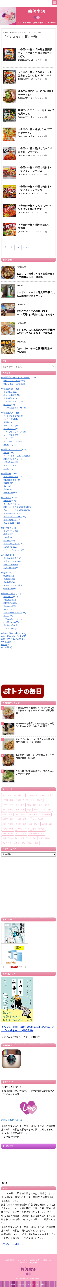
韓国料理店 (8, 603)
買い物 (6, 453)
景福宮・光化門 (22, 800)
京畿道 (6, 483)
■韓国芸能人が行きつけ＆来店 (15, 377)
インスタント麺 (40, 60)
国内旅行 (7, 582)
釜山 (5, 486)
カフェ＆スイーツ (10, 401)
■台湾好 (5, 555)
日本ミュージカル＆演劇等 (14, 510)
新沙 (29, 810)
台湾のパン (8, 547)
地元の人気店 (9, 395)
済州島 (6, 489)
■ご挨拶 (5, 647)
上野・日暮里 (45, 814)
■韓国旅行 (6, 473)
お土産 (6, 468)
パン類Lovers (9, 622)
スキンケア (8, 419)
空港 (10, 814)
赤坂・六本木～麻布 (10, 838)
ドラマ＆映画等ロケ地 (12, 408)
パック (6, 438)
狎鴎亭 (36, 810)
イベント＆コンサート (12, 516)
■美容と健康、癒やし (11, 633)
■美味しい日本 (8, 593)
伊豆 (24, 843)
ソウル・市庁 (8, 805)
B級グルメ (7, 609)
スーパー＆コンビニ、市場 (14, 456)
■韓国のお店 (7, 389)
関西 (30, 843)
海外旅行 (7, 576)
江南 (43, 810)
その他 (6, 444)
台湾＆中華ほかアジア (12, 612)
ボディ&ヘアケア (10, 441)
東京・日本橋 (37, 819)
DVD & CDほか (9, 523)
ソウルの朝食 (32, 795)
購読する (10, 1146)
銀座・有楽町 (8, 824)
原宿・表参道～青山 (37, 833)
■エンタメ (6, 497)
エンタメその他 (9, 504)
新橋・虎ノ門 (34, 824)
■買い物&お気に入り (11, 639)
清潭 (50, 810)
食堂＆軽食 (8, 398)
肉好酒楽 (7, 600)
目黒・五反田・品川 (28, 838)
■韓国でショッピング (11, 449)
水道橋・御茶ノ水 (23, 819)
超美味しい (8, 392)
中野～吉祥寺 (44, 838)
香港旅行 (7, 579)
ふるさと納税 (9, 628)
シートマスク (9, 435)
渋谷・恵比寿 (21, 833)
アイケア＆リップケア (12, 432)
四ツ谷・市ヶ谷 (23, 829)
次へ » (25, 247)
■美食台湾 (6, 528)
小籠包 (6, 534)
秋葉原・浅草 (8, 819)
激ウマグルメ (9, 531)
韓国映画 (7, 501)
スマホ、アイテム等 (11, 585)
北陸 (36, 843)
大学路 (42, 795)
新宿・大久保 (8, 833)
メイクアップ (9, 429)
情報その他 (8, 588)
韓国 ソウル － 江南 (11, 384)
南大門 (39, 800)
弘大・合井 (31, 805)
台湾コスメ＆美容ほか (12, 561)
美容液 (6, 422)
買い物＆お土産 (9, 558)
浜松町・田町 (47, 824)
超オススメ (7, 795)
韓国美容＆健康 (9, 480)
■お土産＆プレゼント (11, 636)
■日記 (4, 644)
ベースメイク (9, 425)
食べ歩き (7, 405)
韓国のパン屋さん (10, 459)
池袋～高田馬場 (38, 829)
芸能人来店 (32, 814)
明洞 (32, 800)
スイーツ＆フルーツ (11, 544)
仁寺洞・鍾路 (8, 800)
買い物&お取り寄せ (11, 625)
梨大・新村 (20, 805)
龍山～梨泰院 (8, 810)
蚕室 (4, 814)
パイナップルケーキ (11, 550)
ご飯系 (6, 537)
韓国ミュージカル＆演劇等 (14, 507)
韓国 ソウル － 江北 (11, 381)
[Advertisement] (21, 667)
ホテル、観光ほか (10, 564)
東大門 (50, 795)
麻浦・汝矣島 (44, 805)
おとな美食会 (20, 814)
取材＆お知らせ (9, 520)
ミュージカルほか (10, 513)
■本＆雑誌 (6, 642)
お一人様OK (19, 795)
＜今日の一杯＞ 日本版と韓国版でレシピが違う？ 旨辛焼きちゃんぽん (35, 53)
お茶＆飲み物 (9, 462)
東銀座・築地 (21, 824)
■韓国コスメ (7, 413)
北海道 (16, 843)
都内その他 (7, 843)
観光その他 (8, 492)
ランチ (6, 616)
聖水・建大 (20, 810)
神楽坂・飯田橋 (9, 829)
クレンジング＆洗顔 (11, 416)
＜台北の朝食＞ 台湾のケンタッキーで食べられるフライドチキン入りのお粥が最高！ (35, 710)
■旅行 (4, 573)
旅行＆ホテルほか (10, 477)
